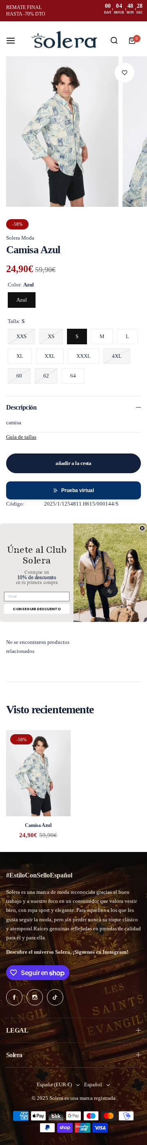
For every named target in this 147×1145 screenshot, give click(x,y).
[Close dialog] (142, 528)
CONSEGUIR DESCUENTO (36, 608)
